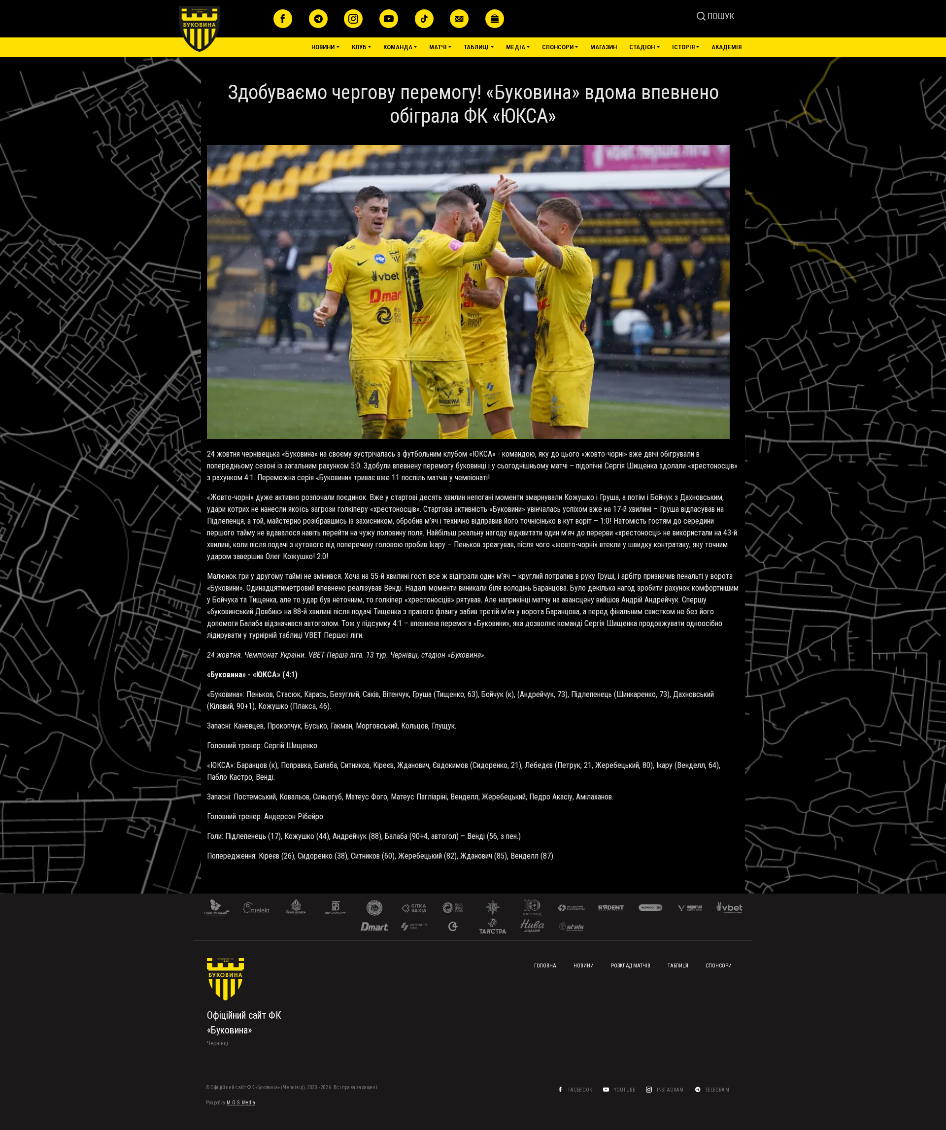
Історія (683, 47)
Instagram (671, 1090)
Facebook (581, 1090)
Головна (545, 965)
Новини (323, 47)
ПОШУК (720, 16)
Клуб (359, 47)
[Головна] (222, 29)
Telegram (717, 1090)
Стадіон (642, 47)
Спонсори (558, 47)
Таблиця (678, 965)
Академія (726, 47)
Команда (397, 47)
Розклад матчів (630, 965)
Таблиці (476, 47)
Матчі (438, 47)
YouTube (625, 1090)
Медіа (515, 47)
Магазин (603, 47)
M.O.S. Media (241, 1102)
